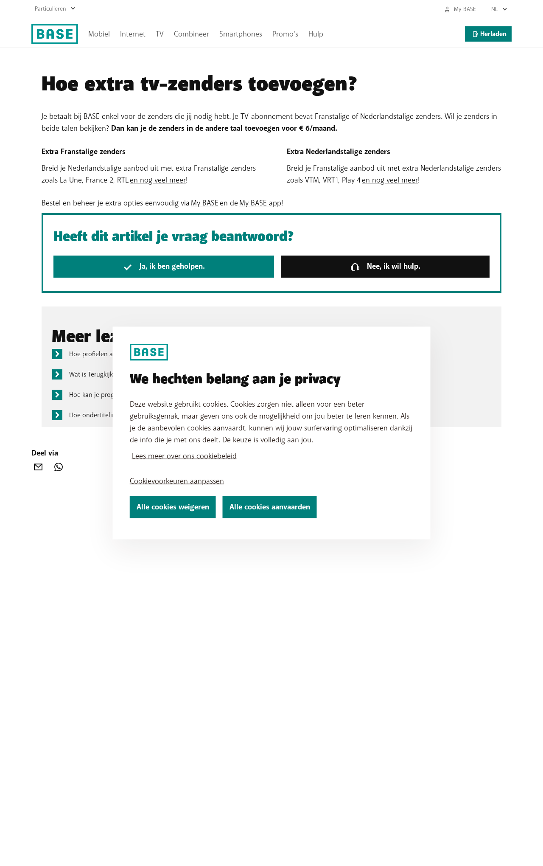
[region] (272, 433)
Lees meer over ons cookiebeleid (184, 456)
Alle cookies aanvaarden (270, 507)
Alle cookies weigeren (173, 507)
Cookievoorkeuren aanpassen (177, 481)
